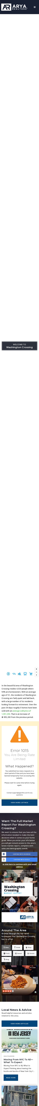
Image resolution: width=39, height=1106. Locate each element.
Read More (11, 1078)
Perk (8, 953)
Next (35, 980)
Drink (18, 947)
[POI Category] (8, 673)
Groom (31, 953)
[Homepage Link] (14, 7)
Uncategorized (9, 1056)
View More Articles (19, 1023)
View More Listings (19, 802)
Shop (29, 947)
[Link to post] (19, 1040)
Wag (7, 959)
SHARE (34, 967)
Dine (7, 947)
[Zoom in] (36, 669)
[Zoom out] (36, 672)
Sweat (19, 953)
